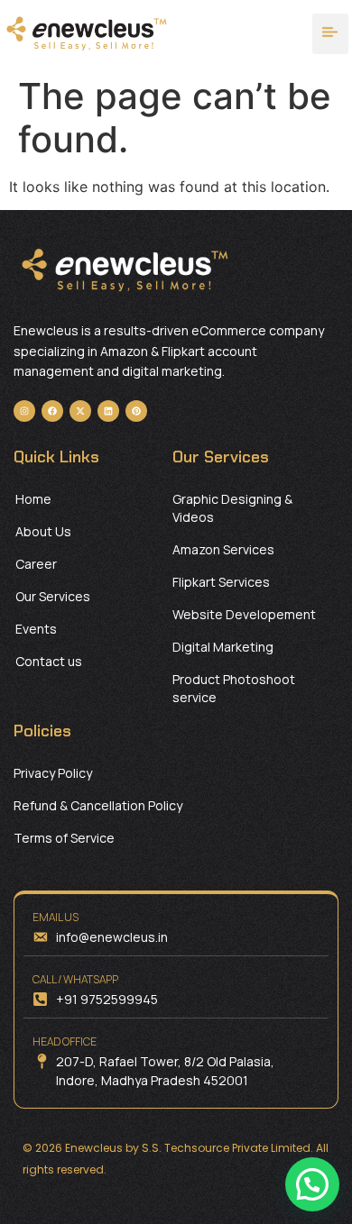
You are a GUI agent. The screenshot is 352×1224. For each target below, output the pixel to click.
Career (36, 563)
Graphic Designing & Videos (232, 507)
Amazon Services (223, 549)
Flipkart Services (221, 581)
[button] (330, 34)
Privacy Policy (53, 772)
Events (36, 628)
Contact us (48, 661)
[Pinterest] (136, 411)
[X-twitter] (80, 411)
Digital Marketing (222, 646)
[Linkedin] (108, 411)
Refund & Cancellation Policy (98, 805)
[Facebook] (52, 411)
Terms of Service (64, 837)
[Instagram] (24, 411)
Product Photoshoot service (233, 688)
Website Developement (244, 614)
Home (33, 498)
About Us (43, 531)
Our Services (52, 596)
